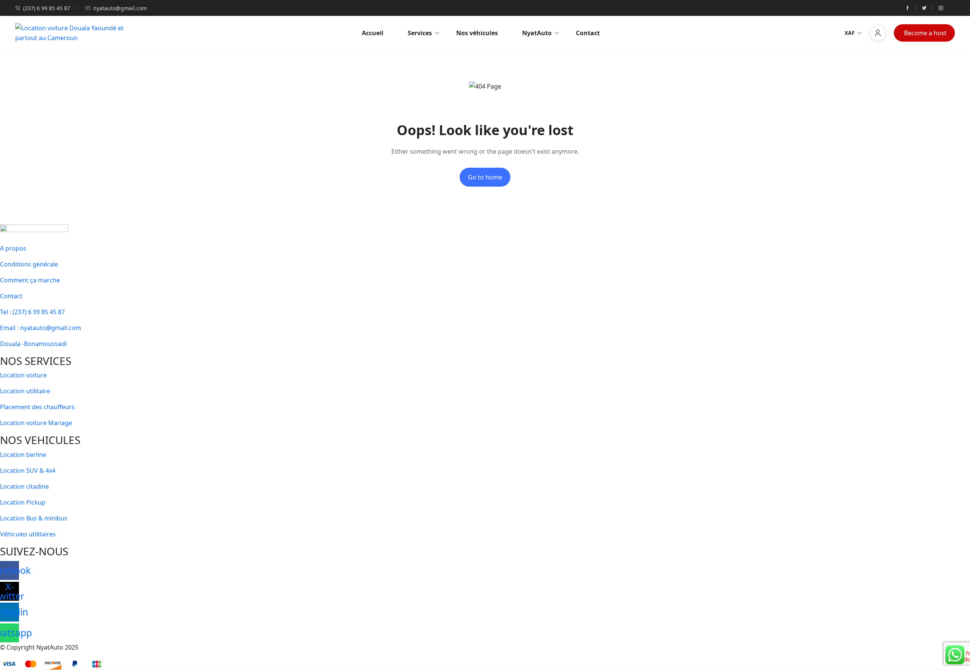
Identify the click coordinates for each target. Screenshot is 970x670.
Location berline (23, 454)
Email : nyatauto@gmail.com (40, 328)
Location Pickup (22, 502)
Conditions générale (29, 264)
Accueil (372, 33)
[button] (878, 33)
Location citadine (24, 486)
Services (420, 33)
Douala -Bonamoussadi (33, 344)
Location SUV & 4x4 (27, 470)
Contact (588, 33)
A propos (13, 248)
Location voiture (23, 375)
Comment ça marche (30, 280)
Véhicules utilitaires (28, 534)
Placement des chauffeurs (37, 407)
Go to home (485, 177)
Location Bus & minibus (33, 518)
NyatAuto (537, 33)
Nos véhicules (477, 33)
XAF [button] (850, 32)
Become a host (925, 33)
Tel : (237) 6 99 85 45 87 (32, 312)
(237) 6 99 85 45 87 (46, 8)
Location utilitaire (25, 391)
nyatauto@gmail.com (120, 8)
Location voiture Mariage (36, 423)
